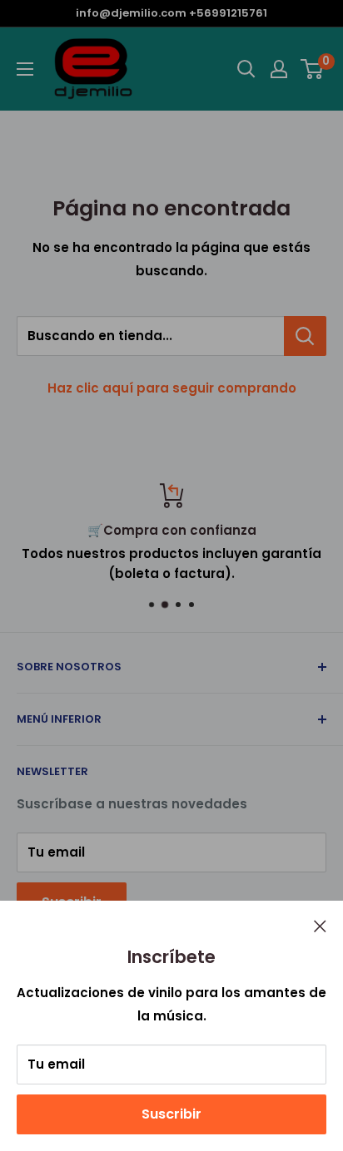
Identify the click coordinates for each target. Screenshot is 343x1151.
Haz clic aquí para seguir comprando (171, 388)
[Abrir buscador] (246, 69)
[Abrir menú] (25, 69)
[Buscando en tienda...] (305, 336)
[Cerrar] (320, 925)
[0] (312, 69)
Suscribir (171, 1114)
